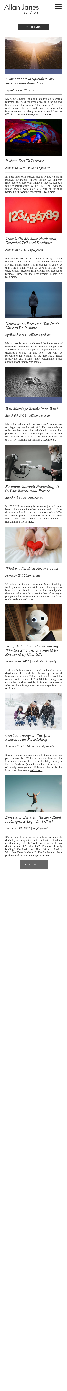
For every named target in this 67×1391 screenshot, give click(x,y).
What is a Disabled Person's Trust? (32, 568)
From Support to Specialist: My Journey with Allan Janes (29, 81)
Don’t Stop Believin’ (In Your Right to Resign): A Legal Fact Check (33, 819)
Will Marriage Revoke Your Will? (31, 409)
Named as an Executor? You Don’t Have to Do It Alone (32, 326)
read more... (48, 114)
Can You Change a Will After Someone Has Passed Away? (28, 737)
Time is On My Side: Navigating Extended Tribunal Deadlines (31, 241)
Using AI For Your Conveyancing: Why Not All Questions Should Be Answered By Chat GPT (32, 650)
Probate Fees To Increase (24, 161)
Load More (33, 864)
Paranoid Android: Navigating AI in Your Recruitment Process (32, 489)
